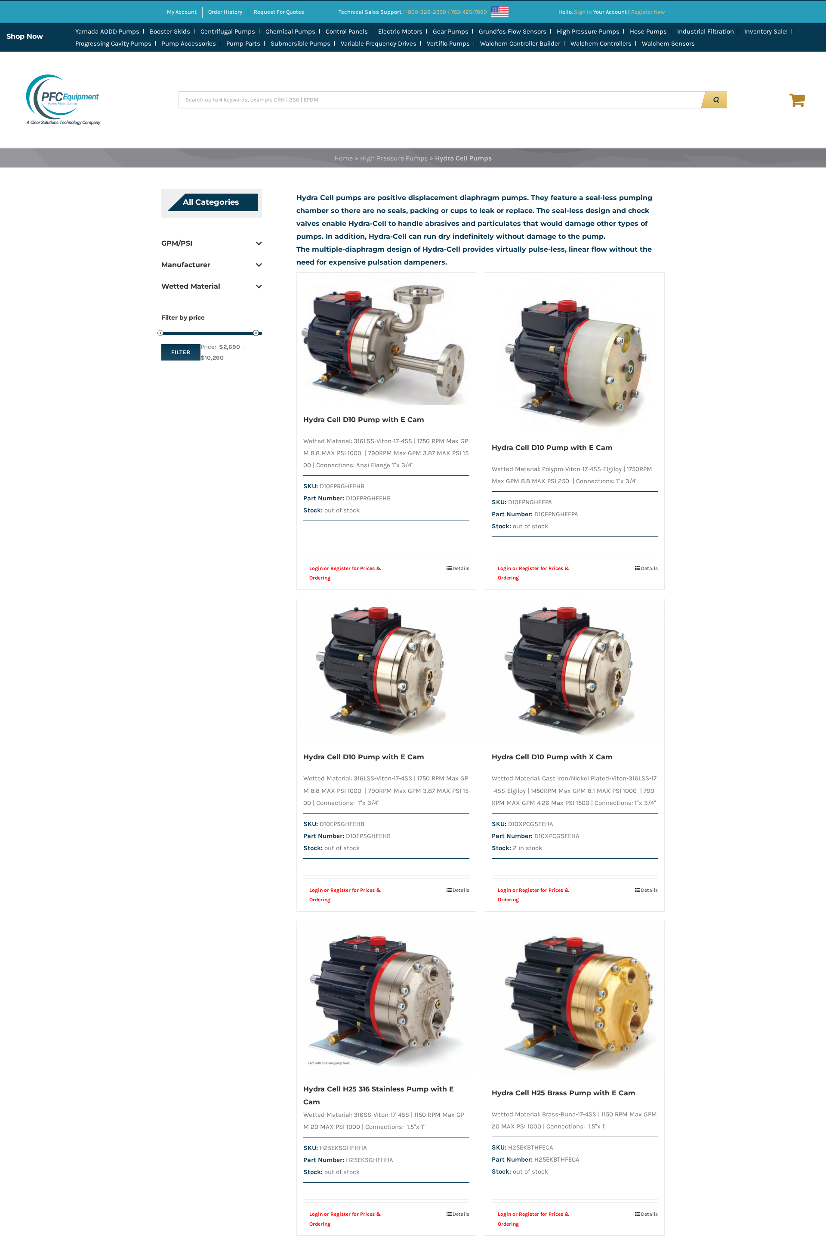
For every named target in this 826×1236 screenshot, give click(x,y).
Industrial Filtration (705, 31)
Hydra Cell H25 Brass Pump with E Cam (563, 1093)
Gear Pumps (450, 31)
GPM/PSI (176, 243)
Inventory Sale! (766, 31)
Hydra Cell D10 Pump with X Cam (552, 757)
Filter (181, 352)
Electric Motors (400, 31)
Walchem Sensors (668, 43)
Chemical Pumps (290, 31)
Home (343, 158)
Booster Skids (170, 31)
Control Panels (347, 31)
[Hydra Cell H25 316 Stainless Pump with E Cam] (386, 997)
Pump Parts (243, 43)
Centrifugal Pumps (227, 31)
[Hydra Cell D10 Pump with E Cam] (386, 339)
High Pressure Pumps (588, 31)
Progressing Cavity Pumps (113, 43)
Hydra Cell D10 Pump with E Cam (363, 420)
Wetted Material (190, 286)
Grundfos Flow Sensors (512, 31)
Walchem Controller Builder (520, 43)
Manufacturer (185, 265)
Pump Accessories (189, 43)
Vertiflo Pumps (448, 43)
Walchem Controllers (601, 43)
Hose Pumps (648, 31)
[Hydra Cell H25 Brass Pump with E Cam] (574, 999)
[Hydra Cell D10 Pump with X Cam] (574, 671)
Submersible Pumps (300, 43)
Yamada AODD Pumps (107, 31)
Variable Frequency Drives (378, 43)
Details (461, 568)
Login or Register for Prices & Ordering (345, 573)
